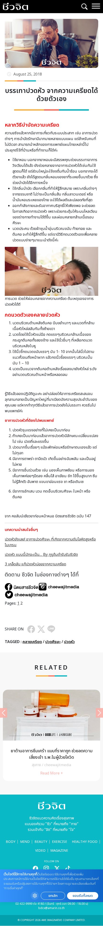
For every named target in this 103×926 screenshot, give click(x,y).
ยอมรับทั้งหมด (83, 895)
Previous (3, 713)
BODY (10, 841)
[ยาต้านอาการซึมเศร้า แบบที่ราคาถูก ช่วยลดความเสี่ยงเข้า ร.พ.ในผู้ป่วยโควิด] (51, 735)
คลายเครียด (32, 642)
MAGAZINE (59, 850)
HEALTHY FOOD (84, 841)
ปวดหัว (69, 642)
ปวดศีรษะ (53, 642)
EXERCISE (59, 841)
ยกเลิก (52, 895)
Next (99, 713)
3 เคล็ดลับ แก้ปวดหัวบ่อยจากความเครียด (35, 564)
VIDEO (40, 850)
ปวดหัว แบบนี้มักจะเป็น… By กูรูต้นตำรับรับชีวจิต (41, 555)
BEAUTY (40, 841)
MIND (25, 841)
